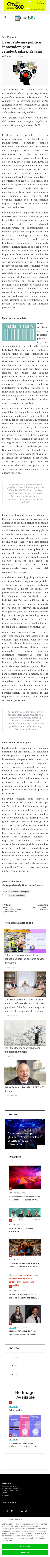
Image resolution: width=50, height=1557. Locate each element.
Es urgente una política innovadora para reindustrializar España (22, 46)
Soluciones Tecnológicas (19, 892)
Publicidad (6, 1483)
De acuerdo (25, 1546)
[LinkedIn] (21, 1511)
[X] (7, 1511)
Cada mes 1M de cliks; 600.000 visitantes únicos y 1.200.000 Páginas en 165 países (12, 1490)
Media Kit (5, 1496)
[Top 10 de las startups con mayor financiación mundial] (25, 1033)
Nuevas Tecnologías (17, 895)
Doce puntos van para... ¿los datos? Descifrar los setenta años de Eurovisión (23, 1139)
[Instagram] (12, 1511)
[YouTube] (26, 1511)
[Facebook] (3, 1511)
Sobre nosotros (16, 1410)
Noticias (12, 1193)
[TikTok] (16, 1511)
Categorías (13, 1406)
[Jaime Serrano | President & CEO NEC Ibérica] (25, 1072)
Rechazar (25, 1552)
